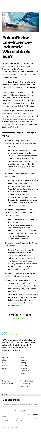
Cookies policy (25, 383)
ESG (3, 363)
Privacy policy (25, 386)
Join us (4, 368)
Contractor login (7, 383)
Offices (4, 365)
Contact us (6, 357)
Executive (23, 360)
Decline (5, 427)
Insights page (19, 319)
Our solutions (24, 357)
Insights (22, 373)
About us (5, 360)
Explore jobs (6, 381)
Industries (23, 368)
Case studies (24, 370)
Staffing (23, 363)
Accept (15, 427)
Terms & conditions (26, 381)
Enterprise (23, 365)
